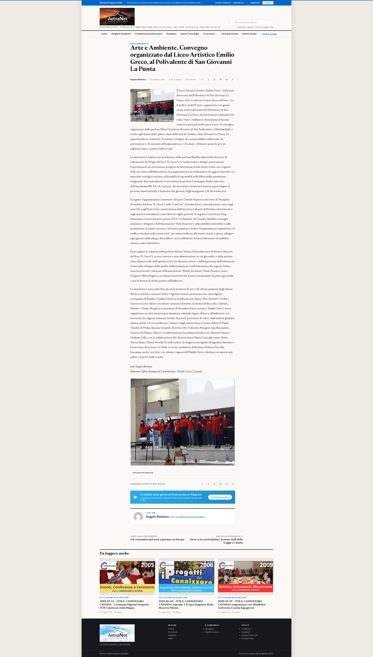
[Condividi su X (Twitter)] (208, 79)
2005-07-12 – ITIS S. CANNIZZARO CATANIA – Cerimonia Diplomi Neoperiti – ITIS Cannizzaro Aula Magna (125, 604)
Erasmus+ (171, 34)
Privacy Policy (247, 638)
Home (104, 34)
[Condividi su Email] (226, 79)
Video (170, 638)
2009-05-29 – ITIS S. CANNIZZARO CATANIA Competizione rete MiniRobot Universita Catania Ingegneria (242, 604)
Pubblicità (245, 632)
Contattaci (246, 629)
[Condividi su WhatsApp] (214, 79)
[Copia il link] (232, 79)
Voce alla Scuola (229, 34)
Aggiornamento (139, 44)
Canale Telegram (223, 3)
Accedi (268, 3)
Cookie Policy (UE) (249, 635)
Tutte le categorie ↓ (271, 34)
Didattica (172, 635)
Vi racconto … (210, 34)
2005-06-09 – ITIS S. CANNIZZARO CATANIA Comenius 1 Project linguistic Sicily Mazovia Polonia (186, 604)
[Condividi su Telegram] (220, 79)
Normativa (172, 632)
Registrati (255, 3)
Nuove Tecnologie (190, 34)
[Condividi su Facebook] (202, 79)
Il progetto (209, 629)
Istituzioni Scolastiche (142, 473)
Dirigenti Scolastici (121, 34)
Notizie (171, 629)
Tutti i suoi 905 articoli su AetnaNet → (187, 517)
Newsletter (239, 3)
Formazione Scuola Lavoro (148, 34)
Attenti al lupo (249, 34)
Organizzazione (212, 632)
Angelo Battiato (138, 80)
